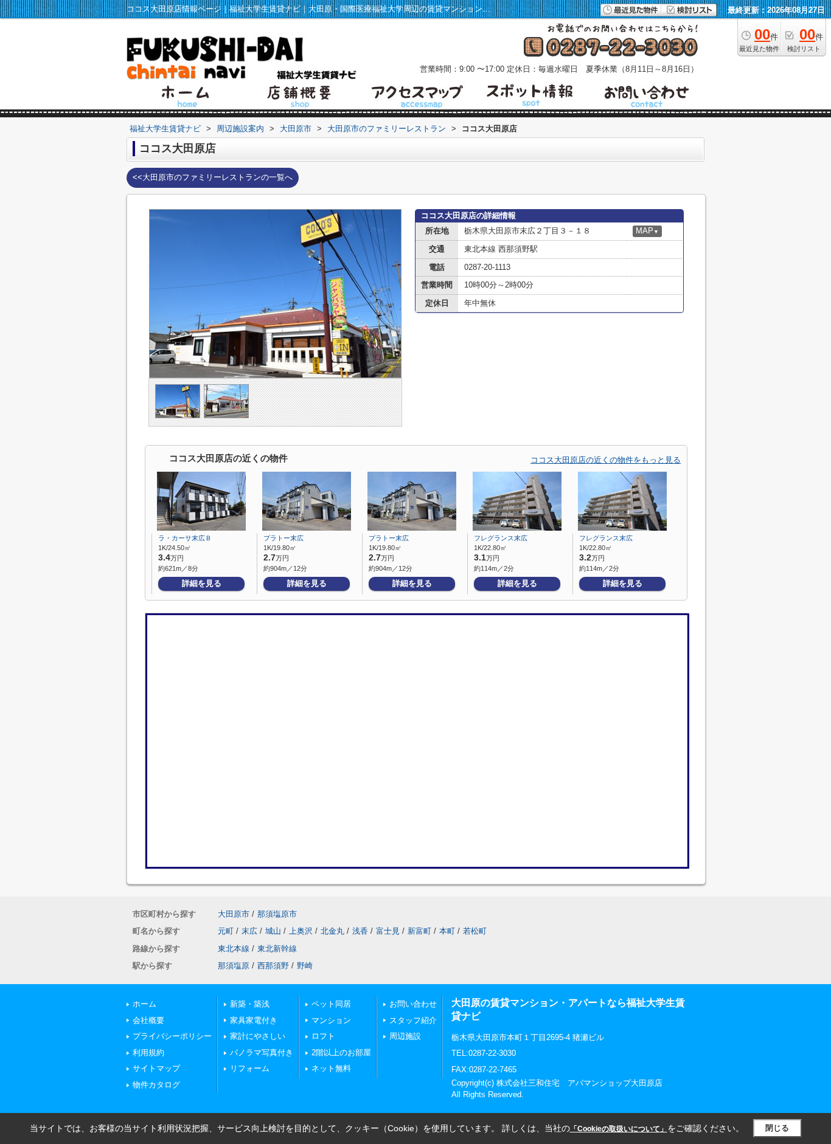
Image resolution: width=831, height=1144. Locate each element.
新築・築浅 (249, 1003)
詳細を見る (201, 583)
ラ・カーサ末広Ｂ (185, 538)
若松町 (475, 931)
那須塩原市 (277, 913)
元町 (226, 931)
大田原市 (233, 913)
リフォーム (249, 1068)
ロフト (323, 1036)
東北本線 (233, 948)
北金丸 (332, 931)
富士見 (388, 931)
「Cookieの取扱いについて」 (618, 1129)
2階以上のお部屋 (341, 1052)
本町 (447, 931)
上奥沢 (301, 931)
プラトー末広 (283, 538)
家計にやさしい (257, 1036)
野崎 (305, 965)
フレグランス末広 (500, 538)
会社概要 (148, 1020)
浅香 (360, 931)
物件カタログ (156, 1084)
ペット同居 (331, 1003)
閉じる (777, 1127)
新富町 (419, 931)
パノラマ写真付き (261, 1052)
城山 (273, 931)
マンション (331, 1020)
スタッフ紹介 (413, 1020)
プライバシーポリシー (172, 1036)
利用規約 (148, 1052)
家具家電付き (253, 1020)
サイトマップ (156, 1068)
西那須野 (273, 965)
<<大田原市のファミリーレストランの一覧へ (213, 177)
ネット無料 (331, 1068)
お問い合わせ (413, 1003)
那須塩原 (233, 965)
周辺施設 (405, 1036)
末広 (249, 931)
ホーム (144, 1003)
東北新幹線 (277, 948)
